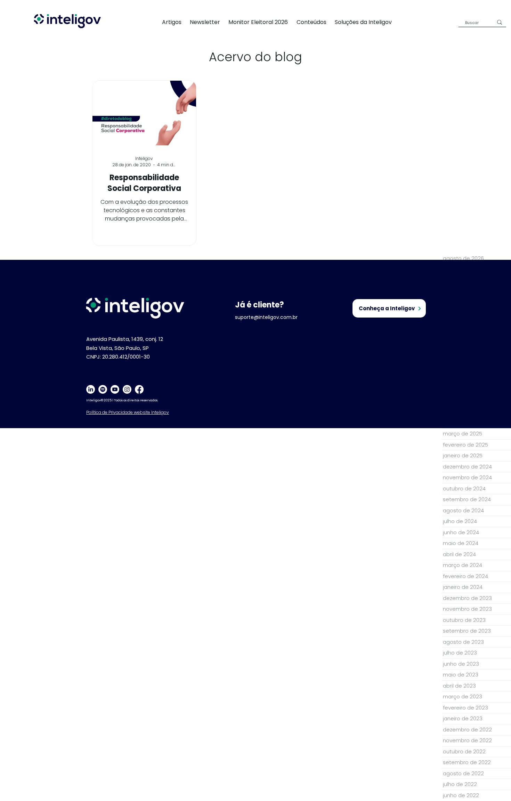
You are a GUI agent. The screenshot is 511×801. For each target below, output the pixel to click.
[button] (367, 22)
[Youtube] (115, 389)
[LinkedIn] (90, 389)
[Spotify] (102, 389)
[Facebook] (139, 389)
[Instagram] (127, 389)
